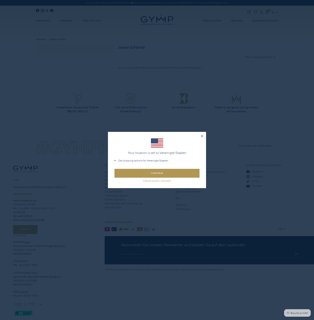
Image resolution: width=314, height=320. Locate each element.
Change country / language (157, 180)
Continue (157, 173)
